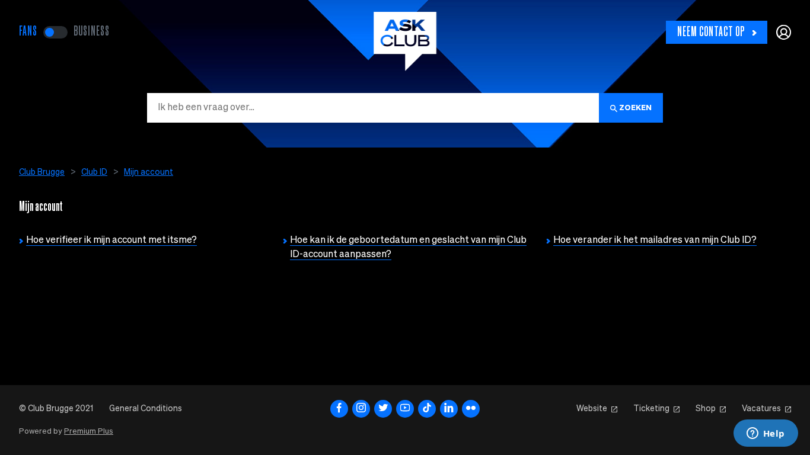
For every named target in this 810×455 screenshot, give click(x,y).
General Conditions (145, 409)
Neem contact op (711, 32)
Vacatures (761, 409)
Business (92, 32)
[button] (783, 32)
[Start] (405, 41)
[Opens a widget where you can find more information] (765, 434)
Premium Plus (88, 431)
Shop (706, 409)
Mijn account (148, 172)
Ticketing (651, 409)
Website (591, 409)
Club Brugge (42, 172)
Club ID (94, 172)
